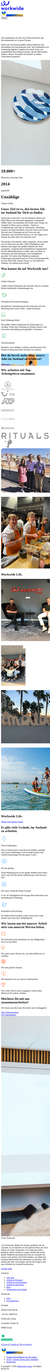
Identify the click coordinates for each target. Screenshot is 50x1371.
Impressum (11, 1362)
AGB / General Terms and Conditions (22, 1359)
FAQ (8, 1298)
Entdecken (5, 364)
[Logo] (25, 6)
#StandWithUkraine (14, 15)
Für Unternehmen (8, 1015)
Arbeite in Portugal (14, 1280)
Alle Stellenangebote (10, 1012)
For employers (12, 1301)
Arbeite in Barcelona (15, 1285)
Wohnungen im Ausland (16, 1289)
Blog (8, 1287)
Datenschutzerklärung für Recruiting (21, 1357)
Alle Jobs (10, 1278)
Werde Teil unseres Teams (12, 822)
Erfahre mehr (6, 1269)
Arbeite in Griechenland (16, 1282)
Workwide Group (24, 1366)
